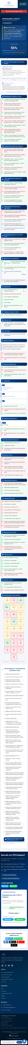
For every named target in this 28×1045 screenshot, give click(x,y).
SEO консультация (5, 977)
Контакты (3, 998)
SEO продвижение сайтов (7, 972)
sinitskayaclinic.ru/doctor (11, 19)
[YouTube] (9, 965)
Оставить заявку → (14, 913)
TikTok (14, 945)
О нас (2, 988)
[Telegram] (2, 965)
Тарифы (3, 995)
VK (6, 942)
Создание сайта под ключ (7, 979)
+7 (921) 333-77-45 (7, 883)
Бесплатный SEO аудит (6, 974)
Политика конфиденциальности (14, 1038)
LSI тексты (3, 981)
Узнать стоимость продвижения (11, 878)
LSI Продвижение (8, 1031)
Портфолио (3, 991)
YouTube (21, 942)
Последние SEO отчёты (6, 993)
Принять (19, 1042)
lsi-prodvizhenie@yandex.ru (9, 1007)
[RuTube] (12, 965)
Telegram (6, 886)
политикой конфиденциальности (8, 1042)
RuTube (13, 942)
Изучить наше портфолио (10, 875)
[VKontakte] (5, 965)
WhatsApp (14, 886)
